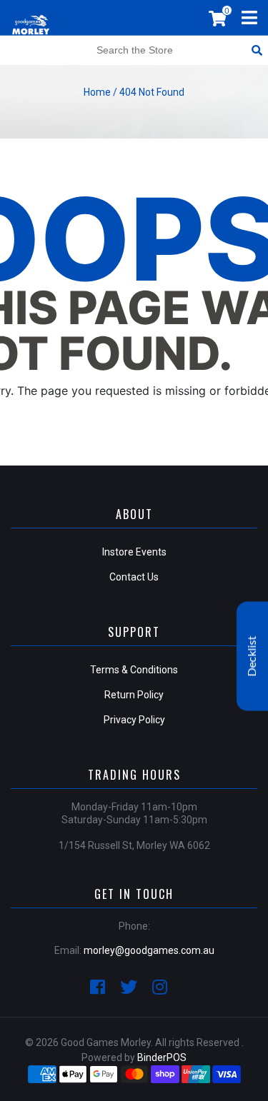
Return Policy (134, 694)
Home (97, 92)
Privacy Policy (134, 719)
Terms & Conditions (134, 669)
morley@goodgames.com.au (149, 950)
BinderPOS (162, 1057)
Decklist (252, 656)
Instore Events (134, 552)
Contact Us (134, 577)
